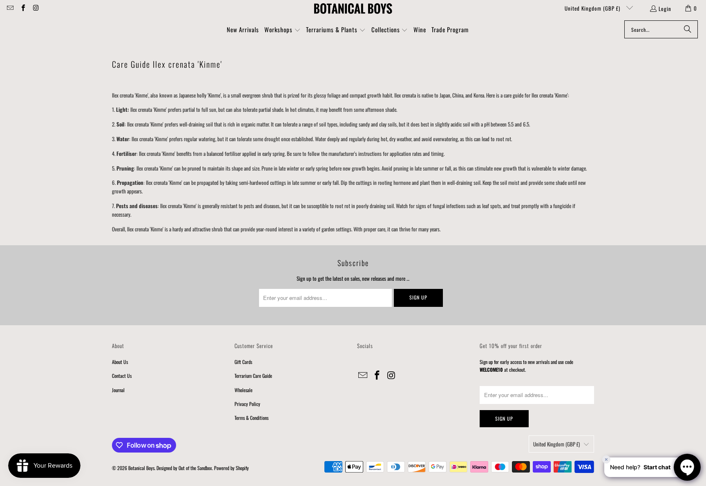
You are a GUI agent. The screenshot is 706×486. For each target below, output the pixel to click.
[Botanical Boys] (353, 8)
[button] (282, 30)
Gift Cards (243, 361)
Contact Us (122, 375)
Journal (118, 389)
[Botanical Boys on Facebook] (22, 8)
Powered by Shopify (231, 467)
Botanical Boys (141, 467)
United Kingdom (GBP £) (593, 8)
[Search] (687, 29)
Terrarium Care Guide (253, 375)
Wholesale (243, 389)
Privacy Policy (247, 403)
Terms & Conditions (251, 417)
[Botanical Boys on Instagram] (35, 8)
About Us (120, 361)
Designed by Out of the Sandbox (184, 467)
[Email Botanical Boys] (9, 8)
